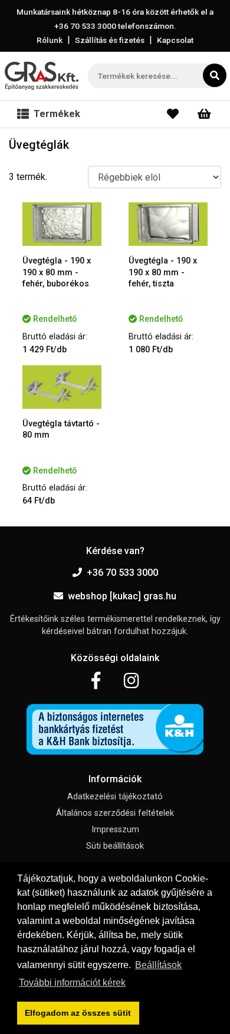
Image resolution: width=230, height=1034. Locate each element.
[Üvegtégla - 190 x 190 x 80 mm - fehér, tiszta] (168, 224)
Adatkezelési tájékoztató (115, 797)
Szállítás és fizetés (109, 40)
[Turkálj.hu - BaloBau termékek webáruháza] (41, 76)
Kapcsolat (175, 40)
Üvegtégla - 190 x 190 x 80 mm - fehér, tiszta (163, 272)
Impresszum (115, 830)
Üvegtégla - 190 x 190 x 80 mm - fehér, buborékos (56, 272)
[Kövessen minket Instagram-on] (131, 681)
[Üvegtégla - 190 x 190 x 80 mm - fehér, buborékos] (61, 224)
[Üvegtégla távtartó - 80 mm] (61, 387)
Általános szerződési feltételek (115, 813)
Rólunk (50, 40)
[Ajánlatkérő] (204, 114)
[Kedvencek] (173, 114)
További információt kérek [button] (72, 983)
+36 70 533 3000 (122, 572)
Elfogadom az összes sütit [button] (78, 1013)
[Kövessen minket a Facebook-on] (95, 681)
